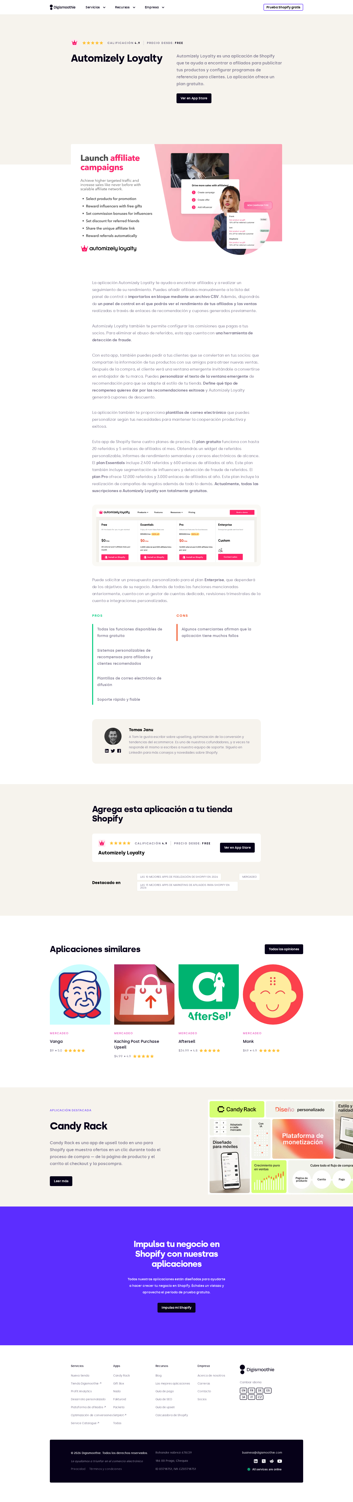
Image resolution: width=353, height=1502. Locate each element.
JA (243, 1397)
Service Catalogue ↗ (85, 1423)
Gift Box (118, 1383)
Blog (158, 1375)
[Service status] (265, 1469)
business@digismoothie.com (262, 1452)
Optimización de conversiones (92, 1415)
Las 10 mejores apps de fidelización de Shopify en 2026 (179, 876)
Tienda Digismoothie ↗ (86, 1383)
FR (251, 1390)
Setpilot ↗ (119, 1415)
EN (243, 1390)
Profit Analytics (81, 1391)
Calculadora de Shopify (171, 1415)
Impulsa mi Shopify (176, 1307)
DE (259, 1390)
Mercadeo (249, 876)
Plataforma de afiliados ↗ (88, 1407)
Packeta (118, 1407)
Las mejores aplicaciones (172, 1383)
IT (251, 1397)
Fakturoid (119, 1399)
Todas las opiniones (284, 949)
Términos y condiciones (105, 1469)
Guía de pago (164, 1391)
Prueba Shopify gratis (283, 7)
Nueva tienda (80, 1375)
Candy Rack (121, 1375)
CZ (260, 1397)
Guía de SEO (163, 1399)
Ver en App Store (194, 98)
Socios (202, 1399)
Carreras (204, 1383)
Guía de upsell (165, 1407)
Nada (117, 1391)
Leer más (61, 1181)
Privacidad (78, 1469)
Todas (117, 1423)
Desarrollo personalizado (88, 1399)
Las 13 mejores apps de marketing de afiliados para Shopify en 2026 (185, 886)
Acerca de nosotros (211, 1375)
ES (267, 1390)
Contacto (204, 1391)
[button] (96, 7)
